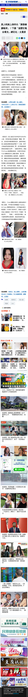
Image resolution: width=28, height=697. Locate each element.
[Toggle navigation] (2, 2)
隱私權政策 (16, 693)
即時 (8, 5)
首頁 (3, 5)
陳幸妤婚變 (15, 5)
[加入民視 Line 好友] (14, 464)
